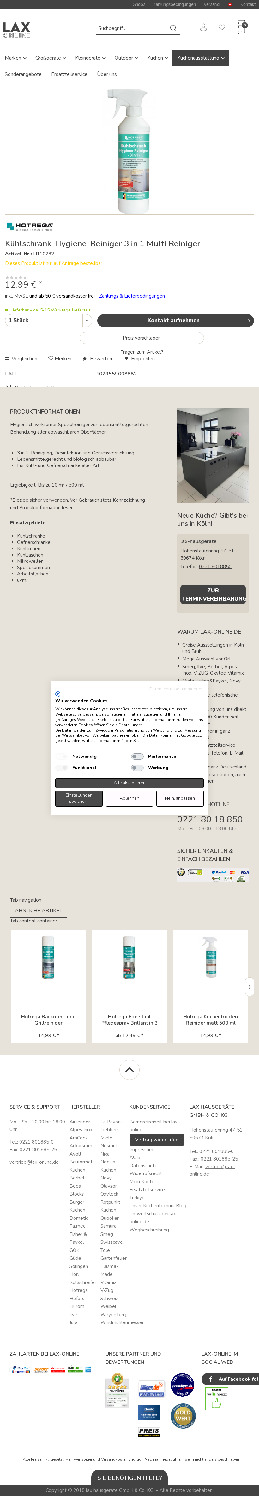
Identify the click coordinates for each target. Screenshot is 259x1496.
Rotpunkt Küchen (110, 1206)
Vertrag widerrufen (156, 1140)
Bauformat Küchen (81, 1166)
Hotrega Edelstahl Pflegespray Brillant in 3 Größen (129, 1020)
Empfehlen (142, 358)
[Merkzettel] (219, 28)
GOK (74, 1250)
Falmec (77, 1226)
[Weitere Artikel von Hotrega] (30, 227)
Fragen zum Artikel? (141, 352)
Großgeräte (48, 57)
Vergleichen (23, 358)
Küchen (155, 57)
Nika (105, 1154)
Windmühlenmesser (113, 1322)
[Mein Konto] (201, 28)
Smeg (106, 1234)
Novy (106, 1178)
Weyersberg (113, 1314)
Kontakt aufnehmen (174, 320)
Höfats (76, 1298)
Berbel (76, 1178)
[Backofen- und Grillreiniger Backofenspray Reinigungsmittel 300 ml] (48, 957)
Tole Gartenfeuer (113, 1254)
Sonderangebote (23, 74)
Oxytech (109, 1194)
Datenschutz (143, 1165)
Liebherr (109, 1130)
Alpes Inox (81, 1130)
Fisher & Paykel (78, 1238)
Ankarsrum (80, 1146)
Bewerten (101, 358)
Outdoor (124, 57)
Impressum (141, 1149)
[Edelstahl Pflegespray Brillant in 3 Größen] (129, 957)
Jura (73, 1322)
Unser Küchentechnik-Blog (158, 1205)
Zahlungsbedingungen (174, 4)
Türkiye (137, 1198)
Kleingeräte (88, 57)
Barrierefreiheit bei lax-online (154, 1126)
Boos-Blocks (76, 1190)
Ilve (73, 1314)
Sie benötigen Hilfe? (129, 1478)
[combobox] (138, 28)
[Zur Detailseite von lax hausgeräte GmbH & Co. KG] (183, 1416)
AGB (135, 1157)
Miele (106, 1138)
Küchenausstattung (198, 57)
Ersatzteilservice (69, 74)
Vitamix (108, 1282)
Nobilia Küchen (108, 1166)
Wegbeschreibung (149, 1230)
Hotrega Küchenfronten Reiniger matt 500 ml (210, 1020)
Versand (212, 4)
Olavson (109, 1186)
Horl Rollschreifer (82, 1278)
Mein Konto (142, 1182)
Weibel (108, 1306)
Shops (139, 4)
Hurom (76, 1306)
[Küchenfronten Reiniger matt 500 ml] (210, 957)
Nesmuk (109, 1146)
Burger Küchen (77, 1206)
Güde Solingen (78, 1262)
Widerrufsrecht (146, 1173)
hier (142, 740)
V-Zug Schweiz (109, 1294)
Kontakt (248, 4)
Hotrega (78, 1290)
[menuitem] (138, 28)
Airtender (79, 1122)
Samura (108, 1226)
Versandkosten (114, 1459)
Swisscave (111, 1242)
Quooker (109, 1218)
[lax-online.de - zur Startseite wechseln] (16, 30)
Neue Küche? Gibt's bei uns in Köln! (212, 519)
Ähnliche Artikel (38, 910)
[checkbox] (61, 756)
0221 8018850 (215, 566)
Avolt (75, 1154)
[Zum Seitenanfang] (129, 1070)
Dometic (78, 1218)
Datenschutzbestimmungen (176, 689)
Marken (13, 57)
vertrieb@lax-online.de (34, 1162)
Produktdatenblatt (34, 388)
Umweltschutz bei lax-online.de (154, 1218)
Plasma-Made (109, 1270)
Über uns (107, 74)
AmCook (78, 1138)
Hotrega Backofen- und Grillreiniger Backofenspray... (48, 1020)
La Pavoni (111, 1122)
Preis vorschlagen (142, 338)
